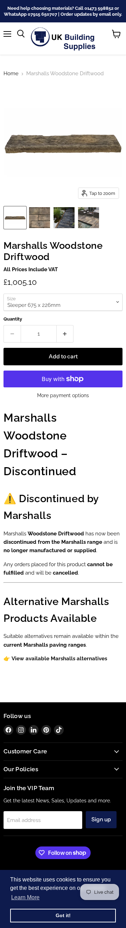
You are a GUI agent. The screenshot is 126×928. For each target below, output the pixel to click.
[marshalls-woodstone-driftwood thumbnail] (15, 217)
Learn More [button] (25, 897)
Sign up (101, 819)
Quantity (13, 319)
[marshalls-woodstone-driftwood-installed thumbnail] (88, 217)
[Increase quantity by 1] (65, 334)
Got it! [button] (63, 915)
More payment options (63, 395)
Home (11, 74)
